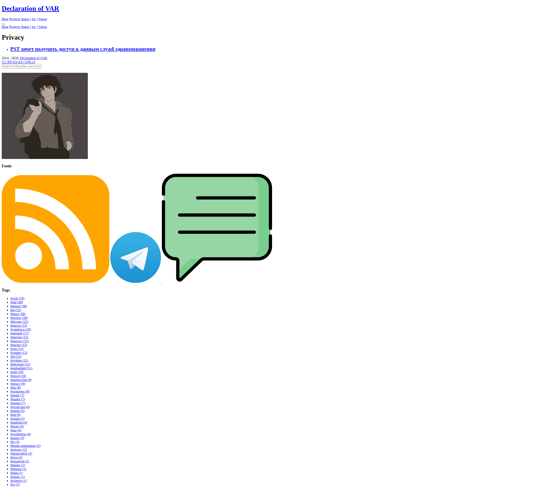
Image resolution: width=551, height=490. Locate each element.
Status (25, 19)
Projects (14, 19)
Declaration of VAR (30, 8)
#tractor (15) (18, 345)
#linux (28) (17, 314)
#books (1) (17, 465)
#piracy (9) (17, 384)
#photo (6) (17, 411)
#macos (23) (18, 325)
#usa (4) (15, 430)
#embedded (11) (21, 368)
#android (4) (18, 422)
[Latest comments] (217, 281)
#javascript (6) (20, 407)
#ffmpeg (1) (18, 469)
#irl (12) (15, 356)
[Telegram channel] (136, 281)
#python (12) (19, 360)
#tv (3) (14, 442)
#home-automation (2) (25, 446)
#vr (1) (15, 484)
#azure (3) (17, 438)
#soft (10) (16, 372)
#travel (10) (18, 376)
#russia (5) (17, 418)
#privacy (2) (18, 449)
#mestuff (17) (19, 333)
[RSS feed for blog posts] (56, 281)
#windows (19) (20, 329)
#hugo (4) (17, 426)
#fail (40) (16, 302)
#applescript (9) (20, 380)
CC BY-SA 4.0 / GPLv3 (18, 62)
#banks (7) (17, 399)
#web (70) (17, 298)
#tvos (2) (16, 457)
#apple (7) (17, 395)
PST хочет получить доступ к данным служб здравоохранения (82, 49)
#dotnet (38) (18, 306)
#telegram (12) (20, 364)
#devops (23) (19, 322)
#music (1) (17, 477)
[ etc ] (34, 19)
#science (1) (18, 480)
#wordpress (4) (20, 434)
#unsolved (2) (19, 461)
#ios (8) (15, 387)
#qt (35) (15, 310)
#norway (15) (19, 341)
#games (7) (17, 403)
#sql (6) (15, 415)
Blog (5, 19)
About (42, 19)
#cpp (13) (16, 349)
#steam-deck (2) (21, 453)
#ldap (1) (16, 473)
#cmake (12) (18, 353)
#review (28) (19, 318)
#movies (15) (19, 337)
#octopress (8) (19, 391)
